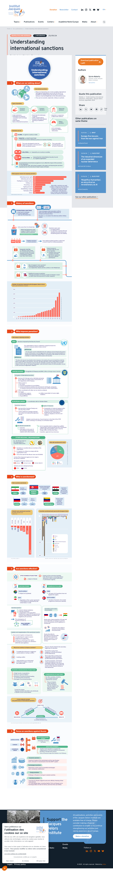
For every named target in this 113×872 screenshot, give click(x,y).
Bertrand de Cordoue (84, 166)
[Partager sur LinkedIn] (80, 109)
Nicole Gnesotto (83, 189)
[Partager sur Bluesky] (91, 109)
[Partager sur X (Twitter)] (86, 109)
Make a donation (82, 836)
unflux (104, 864)
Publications (29, 22)
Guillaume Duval (83, 143)
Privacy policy (20, 864)
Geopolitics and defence (20, 36)
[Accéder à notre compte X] (90, 10)
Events (41, 22)
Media (84, 22)
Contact (74, 10)
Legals (9, 864)
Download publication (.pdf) (89, 61)
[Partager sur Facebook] (96, 109)
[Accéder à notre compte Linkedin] (82, 10)
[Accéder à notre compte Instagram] (86, 10)
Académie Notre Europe (68, 22)
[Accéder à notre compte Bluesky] (98, 10)
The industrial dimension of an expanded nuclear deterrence (91, 159)
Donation (53, 10)
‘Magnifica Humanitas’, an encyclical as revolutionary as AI (91, 182)
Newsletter (64, 10)
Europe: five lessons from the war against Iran (92, 137)
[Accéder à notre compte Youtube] (94, 10)
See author (92, 83)
